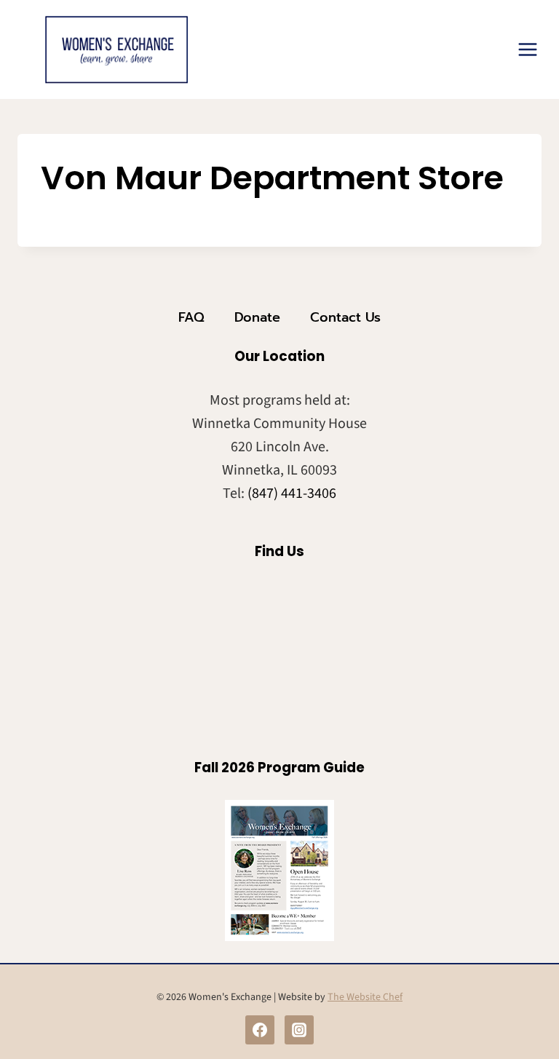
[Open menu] (527, 49)
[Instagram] (299, 1029)
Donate (257, 317)
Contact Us (345, 317)
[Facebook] (259, 1029)
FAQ (191, 317)
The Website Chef (365, 997)
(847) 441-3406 (291, 493)
